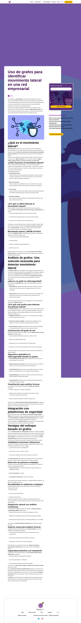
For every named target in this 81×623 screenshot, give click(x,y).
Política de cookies (22, 615)
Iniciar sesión (69, 1)
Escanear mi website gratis (56, 134)
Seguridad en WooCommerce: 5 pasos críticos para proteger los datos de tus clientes (60, 125)
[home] (9, 2)
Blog (23, 612)
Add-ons (54, 1)
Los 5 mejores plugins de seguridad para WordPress (61, 128)
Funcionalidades (47, 1)
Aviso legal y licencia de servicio (40, 615)
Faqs (42, 612)
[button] (38, 2)
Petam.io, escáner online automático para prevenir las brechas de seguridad (61, 118)
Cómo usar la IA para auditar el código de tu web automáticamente (60, 122)
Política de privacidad (61, 100)
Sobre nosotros (32, 612)
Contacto (50, 612)
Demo (62, 1)
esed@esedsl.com (67, 99)
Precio (58, 1)
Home (31, 1)
